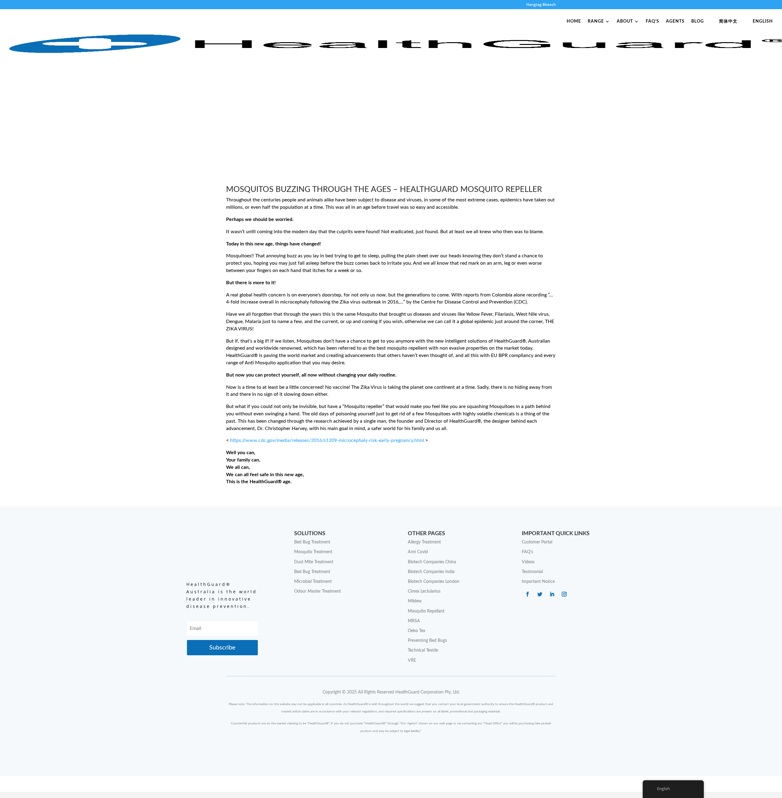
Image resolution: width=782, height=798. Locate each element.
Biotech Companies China (432, 562)
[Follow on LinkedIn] (552, 594)
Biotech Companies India (431, 572)
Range (596, 21)
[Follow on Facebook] (527, 594)
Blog (697, 21)
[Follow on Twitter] (540, 594)
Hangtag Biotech (541, 5)
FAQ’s (652, 21)
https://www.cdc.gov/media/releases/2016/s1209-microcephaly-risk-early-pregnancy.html (327, 440)
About (625, 21)
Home (574, 21)
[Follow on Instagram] (564, 594)
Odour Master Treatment (317, 591)
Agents (675, 21)
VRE (412, 660)
